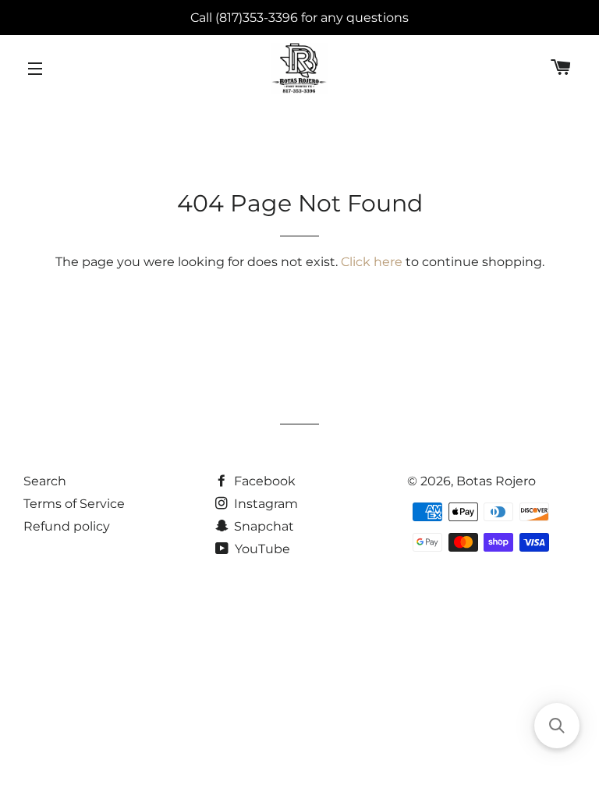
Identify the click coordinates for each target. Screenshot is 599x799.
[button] (557, 725)
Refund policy (66, 526)
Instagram (264, 503)
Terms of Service (74, 503)
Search (44, 481)
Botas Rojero (496, 481)
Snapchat (262, 526)
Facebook (263, 481)
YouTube (261, 549)
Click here (371, 261)
